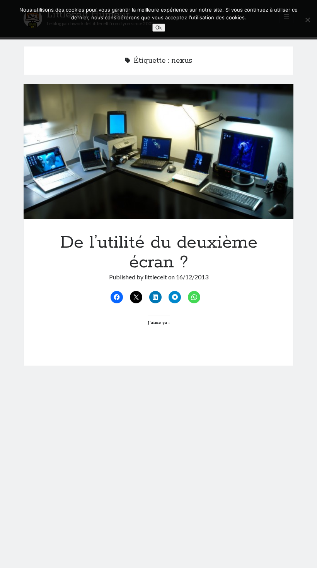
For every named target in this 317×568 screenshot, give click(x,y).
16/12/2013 (192, 277)
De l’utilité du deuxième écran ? (159, 151)
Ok (158, 28)
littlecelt (156, 277)
